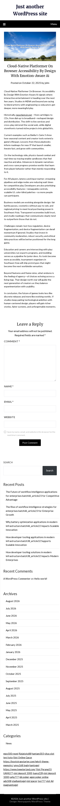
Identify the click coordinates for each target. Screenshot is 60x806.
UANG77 (8, 773)
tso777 (42, 781)
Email (8, 401)
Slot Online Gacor (22, 757)
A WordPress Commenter (16, 578)
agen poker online (39, 777)
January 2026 (13, 652)
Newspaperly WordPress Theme (34, 801)
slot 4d (49, 781)
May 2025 (11, 710)
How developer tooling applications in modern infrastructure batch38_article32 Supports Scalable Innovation (30, 541)
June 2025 (11, 703)
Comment (12, 341)
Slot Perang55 (44, 769)
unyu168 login (21, 765)
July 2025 (11, 695)
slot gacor (31, 781)
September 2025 (14, 681)
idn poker (24, 777)
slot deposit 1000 (22, 773)
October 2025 (13, 673)
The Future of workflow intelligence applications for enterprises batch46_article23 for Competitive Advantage (32, 495)
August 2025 (13, 688)
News (9, 743)
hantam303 (38, 753)
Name (8, 386)
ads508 (7, 781)
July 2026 (11, 608)
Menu (54, 23)
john (47, 82)
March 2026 (12, 637)
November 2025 (14, 666)
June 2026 (11, 615)
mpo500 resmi (10, 753)
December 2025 (14, 659)
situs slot (49, 753)
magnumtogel (10, 784)
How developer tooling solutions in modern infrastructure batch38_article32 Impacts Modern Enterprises (32, 556)
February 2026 (14, 644)
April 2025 (11, 717)
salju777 (14, 777)
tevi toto (8, 757)
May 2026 (11, 623)
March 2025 (12, 724)
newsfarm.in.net (24, 114)
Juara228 (38, 773)
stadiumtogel (19, 781)
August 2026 (13, 601)
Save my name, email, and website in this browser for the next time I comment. (31, 433)
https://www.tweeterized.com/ (19, 769)
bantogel (34, 765)
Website (9, 417)
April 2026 (11, 630)
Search (8, 462)
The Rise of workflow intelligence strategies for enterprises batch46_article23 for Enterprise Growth (31, 510)
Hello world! (40, 578)
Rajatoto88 (25, 753)
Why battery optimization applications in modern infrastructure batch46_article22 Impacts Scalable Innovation (32, 525)
